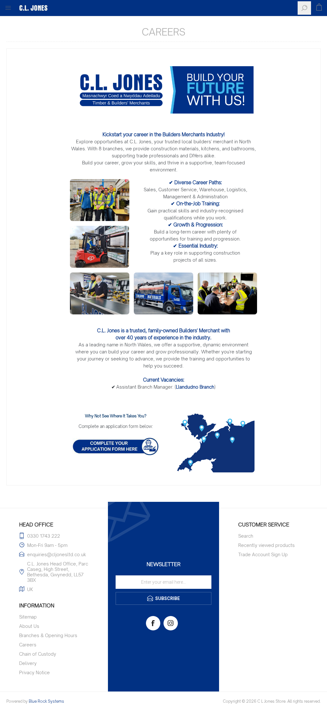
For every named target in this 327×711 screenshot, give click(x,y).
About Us (29, 626)
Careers (27, 644)
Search (245, 536)
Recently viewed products (266, 545)
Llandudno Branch (195, 387)
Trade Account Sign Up (263, 554)
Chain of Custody (37, 654)
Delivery (28, 663)
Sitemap (28, 617)
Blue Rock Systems (46, 701)
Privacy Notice (34, 672)
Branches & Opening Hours (48, 635)
